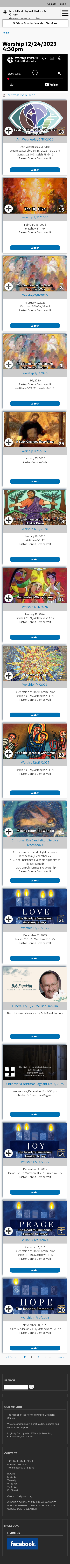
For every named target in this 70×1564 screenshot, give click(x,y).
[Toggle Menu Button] (65, 13)
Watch (35, 169)
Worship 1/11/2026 (35, 607)
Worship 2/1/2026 (35, 373)
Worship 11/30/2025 (35, 1317)
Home (5, 32)
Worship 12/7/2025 (35, 1240)
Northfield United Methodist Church (28, 12)
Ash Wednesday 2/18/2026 (35, 139)
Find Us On (13, 1533)
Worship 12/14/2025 (35, 1162)
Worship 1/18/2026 (35, 529)
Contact (51, 3)
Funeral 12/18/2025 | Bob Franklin (35, 1006)
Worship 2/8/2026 (35, 295)
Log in (63, 3)
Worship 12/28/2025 (35, 762)
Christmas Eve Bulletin (20, 95)
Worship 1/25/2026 (35, 451)
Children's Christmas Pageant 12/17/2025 (35, 1084)
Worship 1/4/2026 (35, 684)
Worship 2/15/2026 (35, 217)
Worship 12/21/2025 (35, 928)
